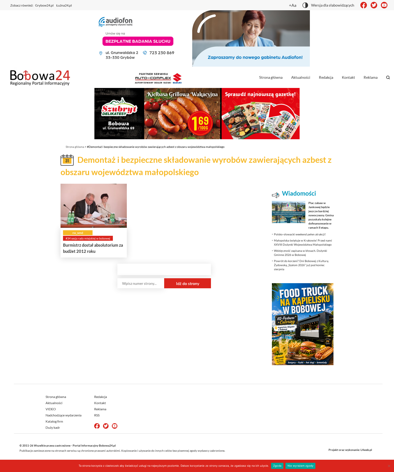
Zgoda (277, 465)
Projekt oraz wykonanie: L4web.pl (350, 449)
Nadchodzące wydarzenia (63, 415)
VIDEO (51, 409)
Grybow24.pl (44, 5)
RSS (97, 415)
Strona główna (271, 77)
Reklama (371, 77)
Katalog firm (54, 421)
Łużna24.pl (64, 5)
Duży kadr (53, 427)
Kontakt (348, 77)
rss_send (77, 233)
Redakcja (326, 77)
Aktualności (300, 77)
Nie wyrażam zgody (300, 465)
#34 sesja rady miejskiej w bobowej (88, 238)
